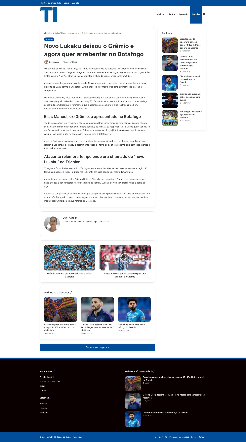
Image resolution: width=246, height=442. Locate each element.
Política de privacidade (51, 3)
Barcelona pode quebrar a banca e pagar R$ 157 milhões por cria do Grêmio (60, 327)
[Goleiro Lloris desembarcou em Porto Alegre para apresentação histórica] (97, 309)
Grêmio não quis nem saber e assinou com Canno (190, 97)
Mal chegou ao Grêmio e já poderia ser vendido (191, 114)
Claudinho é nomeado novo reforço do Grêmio (190, 79)
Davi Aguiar (54, 62)
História (171, 14)
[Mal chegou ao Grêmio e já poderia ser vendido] (170, 118)
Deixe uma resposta (97, 347)
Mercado (183, 14)
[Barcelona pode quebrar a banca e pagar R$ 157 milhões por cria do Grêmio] (60, 309)
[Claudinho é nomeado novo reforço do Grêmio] (134, 309)
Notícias (196, 14)
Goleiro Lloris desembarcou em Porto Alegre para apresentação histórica (96, 327)
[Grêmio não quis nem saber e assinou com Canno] (170, 100)
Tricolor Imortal (47, 377)
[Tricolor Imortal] (49, 14)
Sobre (66, 3)
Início (159, 14)
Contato (75, 3)
